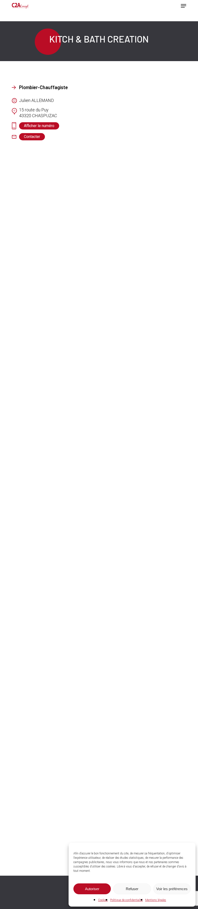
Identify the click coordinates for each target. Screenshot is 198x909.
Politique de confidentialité (126, 900)
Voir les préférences (172, 889)
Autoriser (92, 889)
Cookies (103, 900)
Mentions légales (155, 900)
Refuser (132, 889)
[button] (183, 5)
